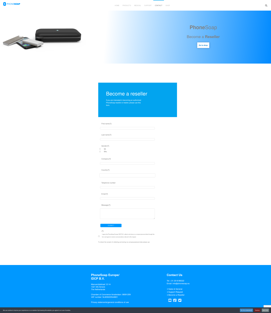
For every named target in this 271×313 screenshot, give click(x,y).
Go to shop (203, 45)
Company (106, 159)
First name (106, 123)
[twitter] (179, 300)
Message (105, 205)
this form (152, 242)
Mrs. (105, 151)
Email (104, 194)
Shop (168, 5)
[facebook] (174, 300)
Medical (137, 5)
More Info (265, 310)
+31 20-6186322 (177, 280)
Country (105, 170)
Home (117, 5)
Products (127, 5)
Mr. (105, 149)
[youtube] (169, 300)
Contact (158, 5)
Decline (257, 310)
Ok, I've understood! (246, 310)
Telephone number (108, 183)
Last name (106, 135)
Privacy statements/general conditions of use (110, 302)
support (148, 5)
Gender (105, 146)
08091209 (126, 294)
